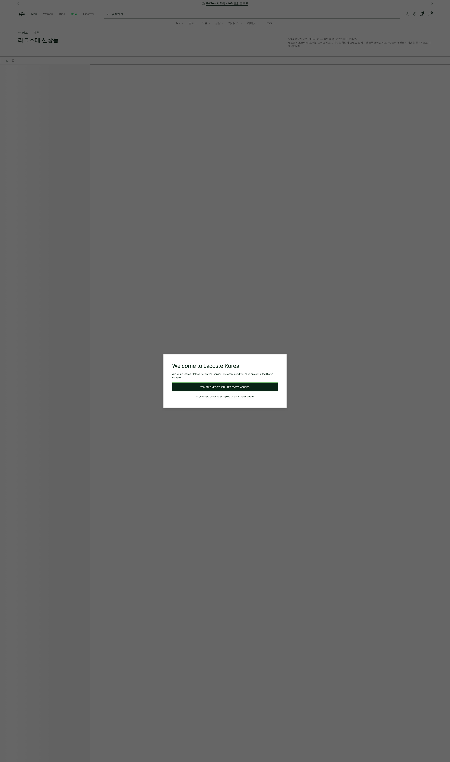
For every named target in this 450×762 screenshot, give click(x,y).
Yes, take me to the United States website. (225, 387)
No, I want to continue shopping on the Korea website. (225, 396)
